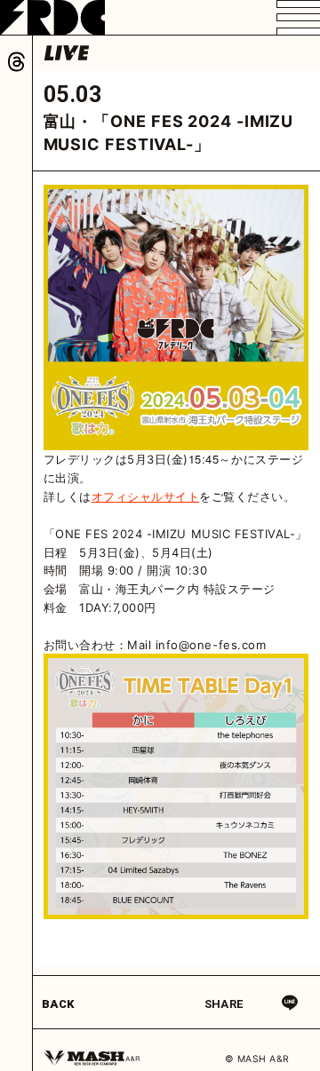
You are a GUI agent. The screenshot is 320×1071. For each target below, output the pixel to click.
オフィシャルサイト (146, 496)
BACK (59, 1004)
